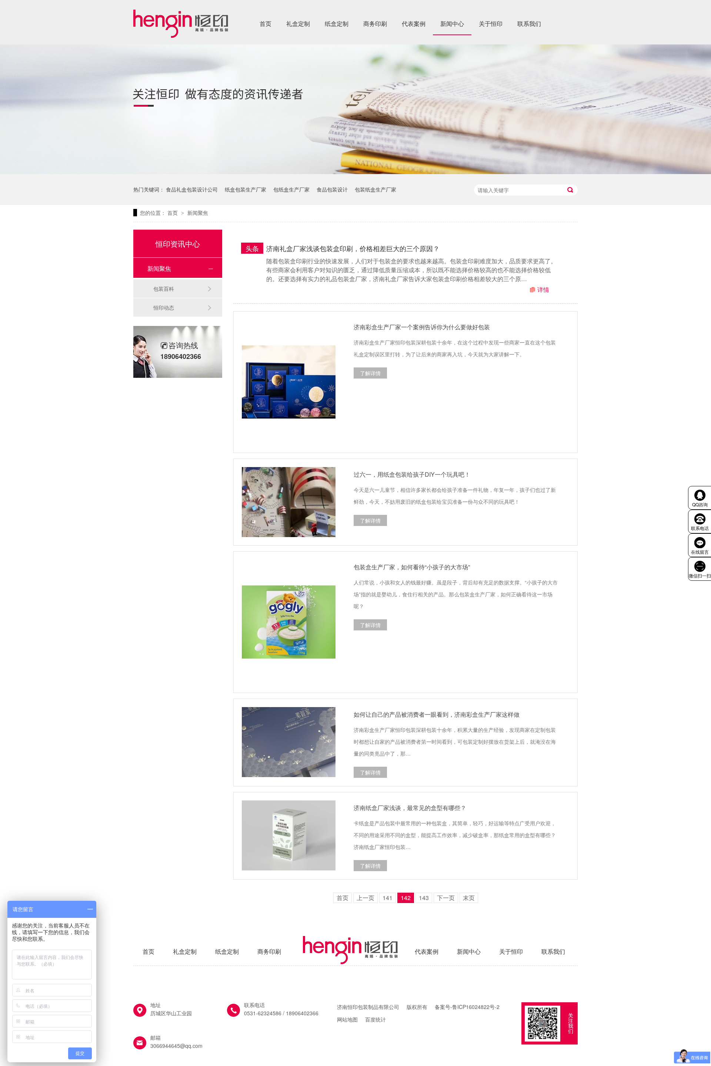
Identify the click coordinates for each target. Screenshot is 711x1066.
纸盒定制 (336, 23)
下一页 (446, 897)
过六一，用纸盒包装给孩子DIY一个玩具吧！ (412, 474)
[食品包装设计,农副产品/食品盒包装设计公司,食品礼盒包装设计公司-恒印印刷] (180, 35)
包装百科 (163, 288)
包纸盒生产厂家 (291, 189)
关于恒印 (491, 23)
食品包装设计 (332, 189)
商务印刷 (375, 23)
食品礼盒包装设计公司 (192, 189)
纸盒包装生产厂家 (245, 189)
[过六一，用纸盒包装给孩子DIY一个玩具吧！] (289, 502)
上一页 (365, 897)
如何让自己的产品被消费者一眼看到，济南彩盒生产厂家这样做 (437, 714)
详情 (543, 289)
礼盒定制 (298, 23)
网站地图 (347, 1019)
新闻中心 (452, 23)
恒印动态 (163, 307)
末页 (469, 897)
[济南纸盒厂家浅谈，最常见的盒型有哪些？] (289, 835)
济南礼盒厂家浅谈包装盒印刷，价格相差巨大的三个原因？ (353, 248)
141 (388, 897)
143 (424, 897)
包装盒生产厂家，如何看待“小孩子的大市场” (412, 567)
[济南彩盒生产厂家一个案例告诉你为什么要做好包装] (289, 382)
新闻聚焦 (197, 212)
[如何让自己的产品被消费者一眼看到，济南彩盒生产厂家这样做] (289, 742)
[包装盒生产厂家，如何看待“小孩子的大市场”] (289, 622)
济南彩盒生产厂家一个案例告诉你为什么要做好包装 (422, 327)
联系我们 (529, 23)
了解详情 (370, 373)
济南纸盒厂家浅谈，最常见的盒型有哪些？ (410, 807)
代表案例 (413, 23)
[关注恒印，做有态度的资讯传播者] (355, 171)
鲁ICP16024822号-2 (476, 1006)
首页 (265, 23)
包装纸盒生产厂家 (375, 189)
